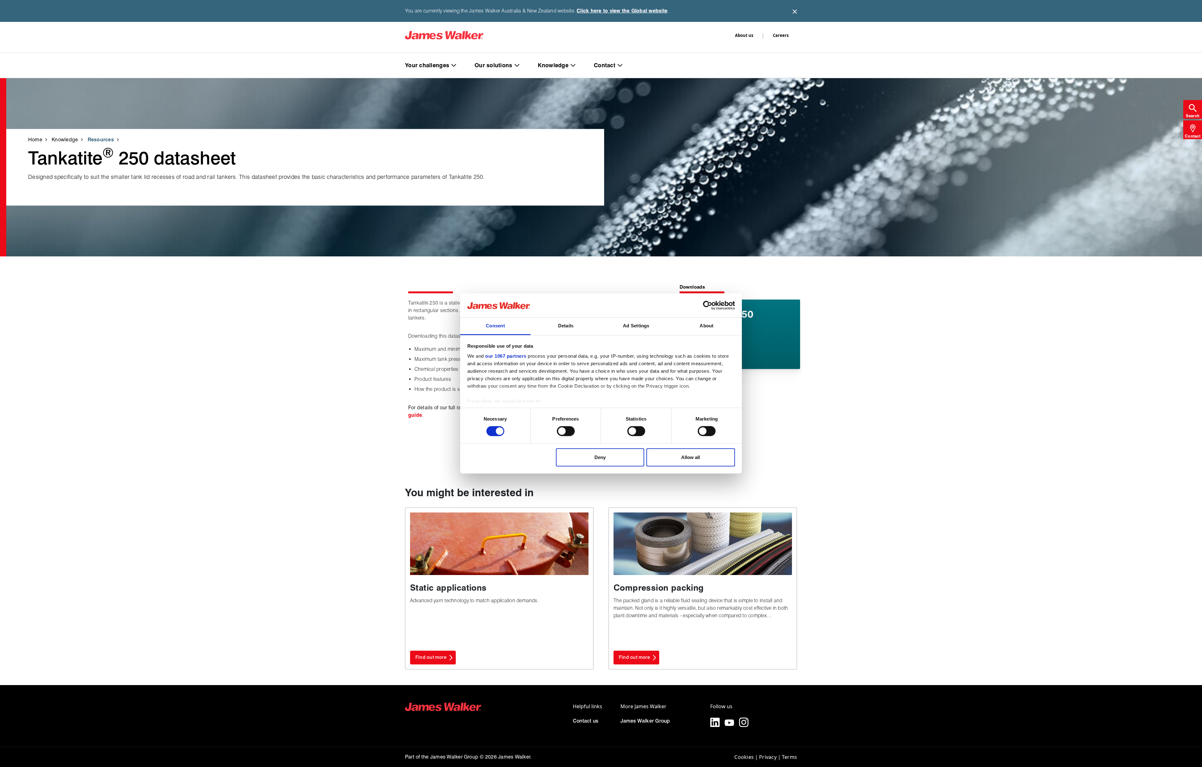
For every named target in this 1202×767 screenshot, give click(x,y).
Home (35, 139)
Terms (789, 757)
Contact (604, 65)
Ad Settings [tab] (636, 325)
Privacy (768, 757)
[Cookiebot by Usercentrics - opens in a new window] (707, 305)
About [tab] (706, 325)
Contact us (585, 721)
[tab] (1192, 109)
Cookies (744, 757)
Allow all (690, 457)
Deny (600, 457)
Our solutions (493, 65)
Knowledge (553, 65)
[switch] (566, 431)
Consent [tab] (495, 325)
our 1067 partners (506, 356)
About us (744, 35)
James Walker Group (645, 721)
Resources (101, 139)
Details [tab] (566, 325)
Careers (780, 35)
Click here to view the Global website (622, 11)
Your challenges (427, 65)
